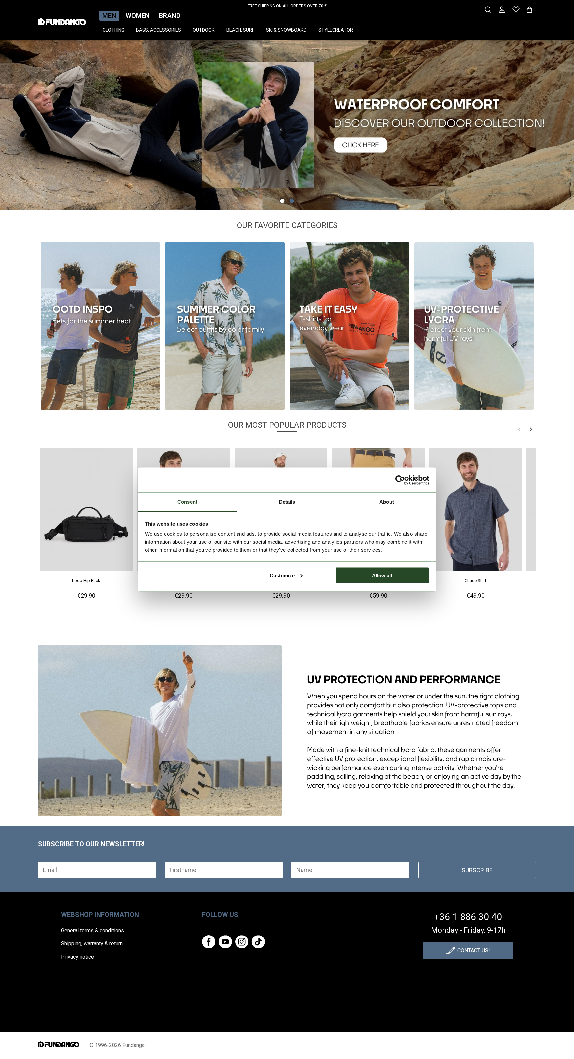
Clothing (113, 30)
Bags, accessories (158, 30)
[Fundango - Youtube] (225, 942)
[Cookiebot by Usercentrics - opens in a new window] (400, 480)
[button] (282, 201)
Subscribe (477, 870)
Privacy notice (77, 957)
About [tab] (386, 502)
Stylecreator (335, 30)
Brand (169, 16)
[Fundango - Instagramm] (241, 942)
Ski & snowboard (286, 30)
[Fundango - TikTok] (258, 942)
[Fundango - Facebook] (208, 942)
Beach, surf (240, 30)
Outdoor (204, 30)
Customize (282, 575)
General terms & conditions (92, 930)
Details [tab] (287, 502)
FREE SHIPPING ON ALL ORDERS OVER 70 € (287, 6)
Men (109, 16)
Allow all (382, 575)
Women (138, 16)
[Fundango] (62, 19)
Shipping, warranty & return (92, 943)
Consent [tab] (187, 502)
